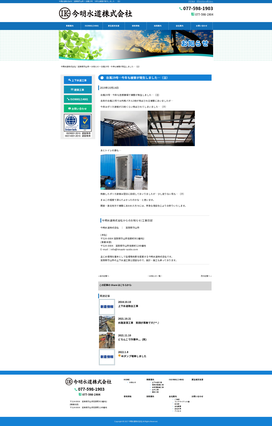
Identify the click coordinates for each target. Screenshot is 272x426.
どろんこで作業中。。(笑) (132, 339)
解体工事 (155, 392)
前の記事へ (104, 276)
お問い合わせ (201, 25)
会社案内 (179, 25)
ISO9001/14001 (92, 25)
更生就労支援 (113, 25)
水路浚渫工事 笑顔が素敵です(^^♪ (139, 323)
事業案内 (70, 25)
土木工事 (155, 389)
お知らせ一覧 (155, 276)
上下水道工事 (157, 382)
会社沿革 (178, 409)
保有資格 (135, 25)
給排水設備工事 (158, 385)
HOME (127, 379)
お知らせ (132, 382)
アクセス (191, 1)
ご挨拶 (177, 399)
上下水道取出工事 (128, 306)
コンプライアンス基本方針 (182, 402)
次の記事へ (205, 276)
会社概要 (178, 406)
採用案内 (158, 25)
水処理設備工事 (158, 387)
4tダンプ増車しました (133, 356)
